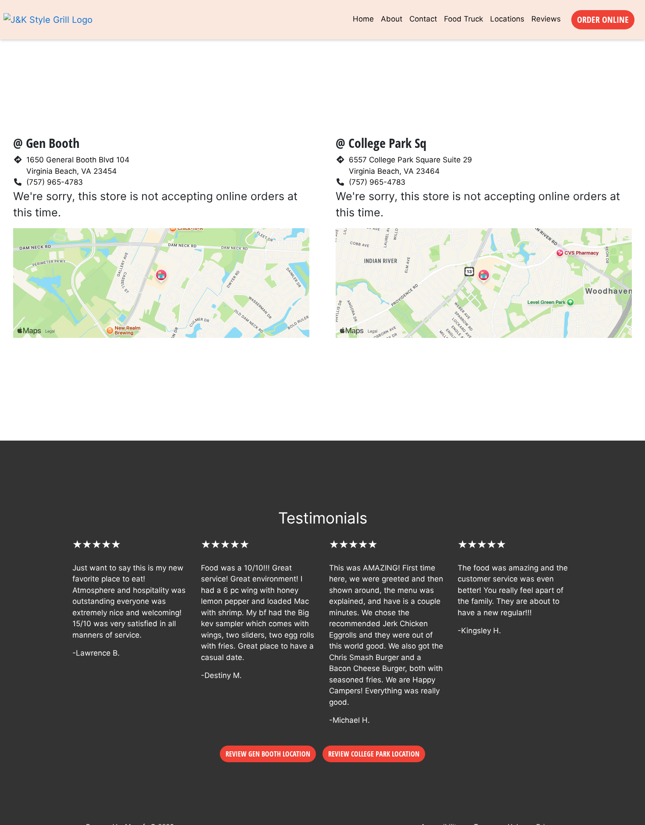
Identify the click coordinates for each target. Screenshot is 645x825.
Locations (507, 18)
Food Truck (463, 18)
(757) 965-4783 (54, 182)
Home (363, 18)
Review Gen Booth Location (268, 754)
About (391, 18)
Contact (423, 18)
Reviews (546, 18)
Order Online (603, 19)
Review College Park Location (373, 754)
